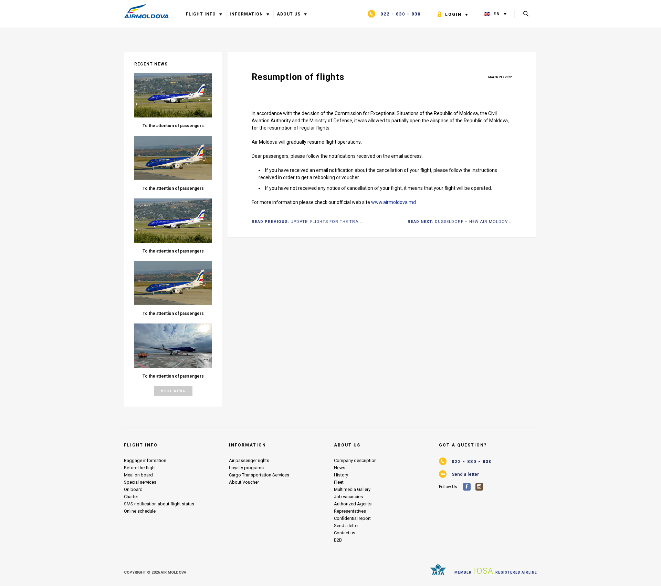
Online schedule (140, 511)
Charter (131, 496)
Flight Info (201, 14)
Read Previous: (307, 222)
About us (290, 14)
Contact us (344, 532)
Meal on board (138, 474)
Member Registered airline (495, 571)
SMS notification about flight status (159, 503)
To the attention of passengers (173, 125)
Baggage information (145, 460)
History (341, 474)
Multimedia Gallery (352, 489)
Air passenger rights (249, 460)
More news (173, 391)
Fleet (339, 482)
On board (133, 489)
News (339, 467)
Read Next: (460, 222)
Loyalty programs (246, 467)
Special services (140, 482)
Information (247, 14)
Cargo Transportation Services (259, 474)
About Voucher (244, 482)
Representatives (350, 511)
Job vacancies (348, 496)
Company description (355, 460)
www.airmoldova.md (393, 202)
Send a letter (346, 525)
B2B (338, 540)
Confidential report (352, 518)
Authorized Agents (352, 503)
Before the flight (140, 467)
